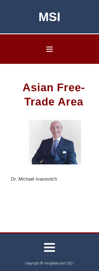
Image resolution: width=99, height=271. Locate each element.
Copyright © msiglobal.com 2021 (49, 263)
